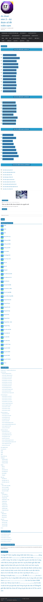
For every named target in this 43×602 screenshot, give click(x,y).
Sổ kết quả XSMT (7, 247)
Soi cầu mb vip (23, 33)
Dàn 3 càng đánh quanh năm (23, 560)
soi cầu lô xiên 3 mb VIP (6, 408)
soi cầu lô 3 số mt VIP (5, 420)
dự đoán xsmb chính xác (15, 570)
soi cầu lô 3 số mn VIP (5, 438)
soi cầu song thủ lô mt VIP (6, 426)
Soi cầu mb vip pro (32, 33)
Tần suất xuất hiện (7, 329)
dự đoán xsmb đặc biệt (31, 570)
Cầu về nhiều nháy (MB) (8, 296)
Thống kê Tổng (7, 325)
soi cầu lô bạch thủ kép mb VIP (7, 389)
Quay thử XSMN (7, 351)
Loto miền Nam (7, 340)
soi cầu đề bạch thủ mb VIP (6, 378)
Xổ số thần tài (6, 281)
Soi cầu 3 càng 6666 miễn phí (15, 578)
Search (2, 219)
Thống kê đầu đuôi (7, 299)
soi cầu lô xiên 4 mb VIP (6, 410)
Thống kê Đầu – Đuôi (8, 322)
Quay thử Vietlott (7, 359)
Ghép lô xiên (29, 573)
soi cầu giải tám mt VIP (6, 419)
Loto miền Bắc (6, 336)
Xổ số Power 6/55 (7, 258)
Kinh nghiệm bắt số (26, 35)
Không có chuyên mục (8, 575)
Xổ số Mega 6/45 (7, 255)
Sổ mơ (28, 40)
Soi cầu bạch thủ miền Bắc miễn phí (15, 580)
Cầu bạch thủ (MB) (7, 284)
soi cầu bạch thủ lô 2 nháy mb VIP (8, 392)
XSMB (3, 38)
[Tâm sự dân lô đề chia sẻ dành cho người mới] (21, 195)
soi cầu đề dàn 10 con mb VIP (7, 401)
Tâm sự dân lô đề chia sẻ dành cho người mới (15, 204)
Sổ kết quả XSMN (7, 244)
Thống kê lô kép (7, 310)
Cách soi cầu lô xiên (27, 557)
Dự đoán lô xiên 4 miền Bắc (18, 568)
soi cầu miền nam (22, 583)
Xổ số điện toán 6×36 (5, 482)
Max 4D (5, 266)
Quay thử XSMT (7, 355)
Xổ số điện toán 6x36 (8, 273)
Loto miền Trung (7, 344)
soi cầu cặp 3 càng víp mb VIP (7, 375)
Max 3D (5, 262)
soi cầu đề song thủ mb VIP (6, 387)
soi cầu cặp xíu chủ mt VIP (6, 415)
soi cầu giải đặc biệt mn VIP (6, 434)
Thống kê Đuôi (6, 318)
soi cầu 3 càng (34, 575)
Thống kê (9, 40)
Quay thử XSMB (7, 348)
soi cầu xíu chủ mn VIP (6, 445)
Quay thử (22, 40)
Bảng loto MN (4, 515)
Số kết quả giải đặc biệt (12, 585)
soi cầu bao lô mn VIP (5, 431)
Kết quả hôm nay (16, 38)
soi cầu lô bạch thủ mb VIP (6, 391)
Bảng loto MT (4, 513)
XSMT (10, 38)
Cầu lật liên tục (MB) (8, 288)
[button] (26, 33)
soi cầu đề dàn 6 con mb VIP (7, 382)
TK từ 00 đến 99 (7, 333)
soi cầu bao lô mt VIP (5, 413)
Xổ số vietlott (6, 251)
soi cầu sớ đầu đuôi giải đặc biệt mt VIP (9, 424)
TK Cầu (3, 40)
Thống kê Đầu (6, 314)
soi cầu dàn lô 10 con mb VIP (7, 377)
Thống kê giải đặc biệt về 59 (25, 588)
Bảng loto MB (4, 517)
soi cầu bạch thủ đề (22, 580)
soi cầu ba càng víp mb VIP (6, 373)
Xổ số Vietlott (4, 473)
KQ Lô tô (15, 40)
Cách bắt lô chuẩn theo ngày (16, 557)
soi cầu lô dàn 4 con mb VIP (6, 396)
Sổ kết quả (23, 38)
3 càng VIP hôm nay (7, 555)
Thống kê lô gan (7, 303)
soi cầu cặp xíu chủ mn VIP (6, 433)
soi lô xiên (32, 583)
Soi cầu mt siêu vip (5, 35)
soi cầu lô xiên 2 (15, 583)
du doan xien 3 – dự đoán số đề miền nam (10, 33)
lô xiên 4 (30, 575)
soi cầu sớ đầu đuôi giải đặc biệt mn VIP (9, 441)
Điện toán (37, 38)
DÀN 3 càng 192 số (8, 560)
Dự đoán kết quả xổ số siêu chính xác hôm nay (22, 565)
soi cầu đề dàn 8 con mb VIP (7, 384)
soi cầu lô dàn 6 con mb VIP (6, 398)
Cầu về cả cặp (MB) (7, 292)
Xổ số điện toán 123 (7, 277)
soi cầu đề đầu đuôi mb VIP (6, 385)
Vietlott (30, 38)
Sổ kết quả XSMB (7, 240)
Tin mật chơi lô (35, 35)
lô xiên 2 (21, 575)
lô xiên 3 (26, 575)
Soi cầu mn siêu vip (15, 35)
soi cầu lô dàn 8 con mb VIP (6, 399)
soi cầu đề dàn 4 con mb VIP (7, 380)
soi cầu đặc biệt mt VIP (6, 417)
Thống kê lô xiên (7, 307)
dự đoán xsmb (31, 568)
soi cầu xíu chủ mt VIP (6, 427)
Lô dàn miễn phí (17, 575)
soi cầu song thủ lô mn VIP (6, 443)
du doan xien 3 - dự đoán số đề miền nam (13, 202)
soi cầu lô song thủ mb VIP (6, 405)
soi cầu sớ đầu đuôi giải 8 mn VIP (7, 440)
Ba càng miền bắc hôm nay (23, 555)
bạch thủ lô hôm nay (36, 555)
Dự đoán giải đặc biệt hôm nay (16, 562)
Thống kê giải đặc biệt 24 (26, 585)
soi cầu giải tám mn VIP (6, 436)
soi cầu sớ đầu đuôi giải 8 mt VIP (7, 422)
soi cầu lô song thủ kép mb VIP (7, 403)
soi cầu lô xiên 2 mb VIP (6, 406)
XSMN (6, 38)
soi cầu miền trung (27, 583)
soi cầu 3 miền (7, 580)
